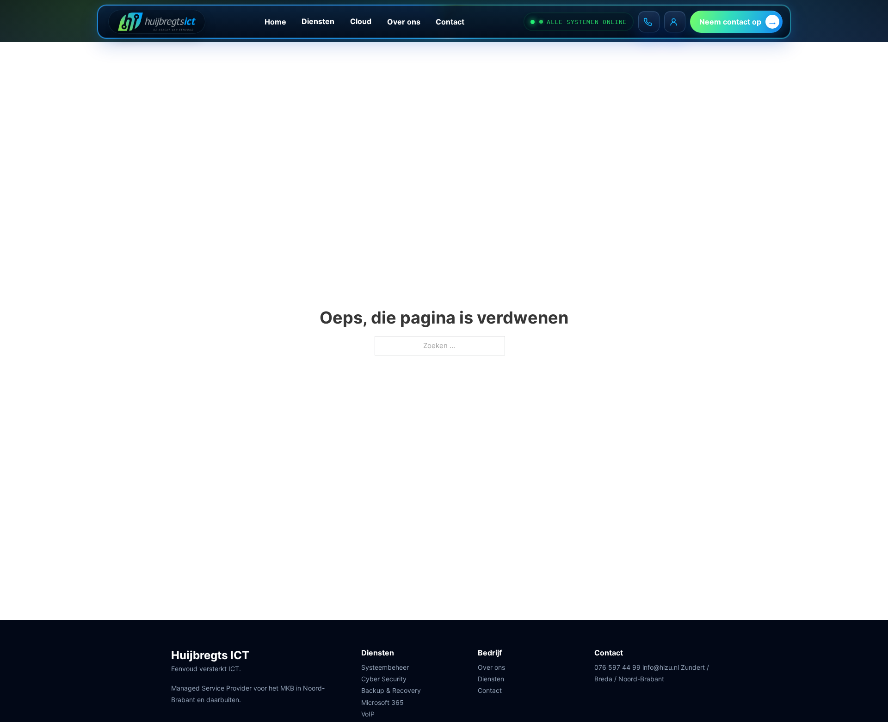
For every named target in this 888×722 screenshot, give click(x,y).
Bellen (649, 21)
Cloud (360, 21)
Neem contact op (730, 21)
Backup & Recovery (391, 690)
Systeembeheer (385, 667)
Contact (450, 21)
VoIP (368, 714)
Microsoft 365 (382, 702)
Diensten (318, 21)
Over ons (403, 21)
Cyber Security (384, 679)
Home (275, 21)
